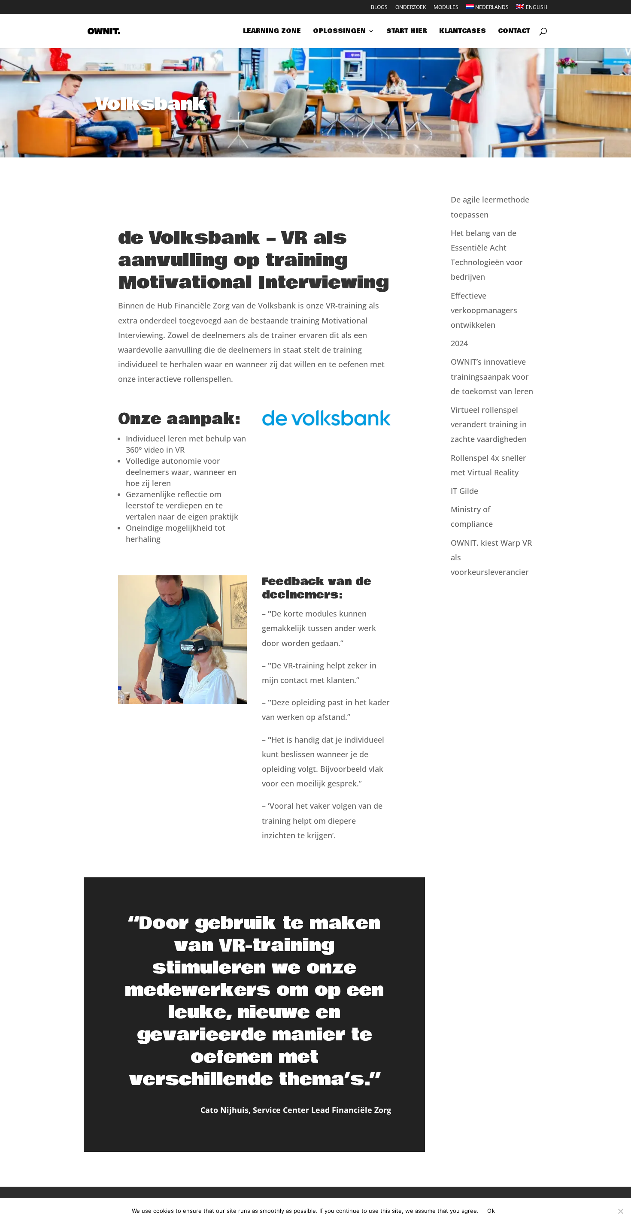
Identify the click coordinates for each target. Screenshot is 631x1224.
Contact (514, 32)
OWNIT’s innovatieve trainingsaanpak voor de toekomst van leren (492, 376)
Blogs (379, 8)
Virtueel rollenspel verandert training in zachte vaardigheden (489, 424)
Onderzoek (410, 8)
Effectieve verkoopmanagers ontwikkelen (484, 310)
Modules (446, 8)
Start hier (406, 32)
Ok (491, 1210)
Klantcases (462, 32)
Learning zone (272, 32)
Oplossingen (339, 32)
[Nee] (620, 1211)
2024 (459, 343)
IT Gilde (464, 491)
